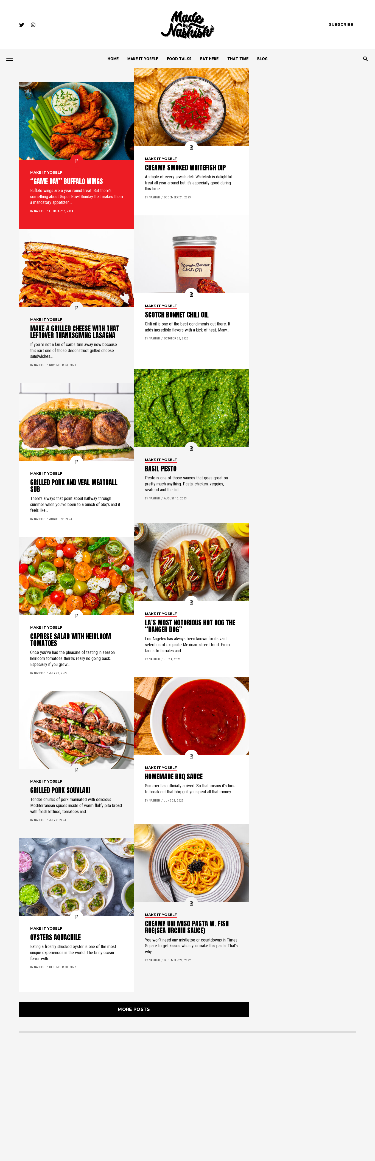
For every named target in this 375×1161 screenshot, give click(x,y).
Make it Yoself (142, 58)
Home (113, 58)
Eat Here (209, 58)
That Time (237, 58)
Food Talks (179, 58)
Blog (262, 58)
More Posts (134, 1009)
